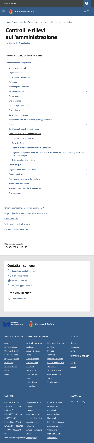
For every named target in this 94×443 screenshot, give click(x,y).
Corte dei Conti (11, 218)
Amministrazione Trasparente (26, 22)
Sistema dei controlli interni (17, 224)
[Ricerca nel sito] (88, 11)
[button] (11, 3)
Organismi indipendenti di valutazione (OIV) (24, 208)
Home (8, 22)
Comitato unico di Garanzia (16, 229)
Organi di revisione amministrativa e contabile (25, 213)
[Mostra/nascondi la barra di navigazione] (3, 11)
